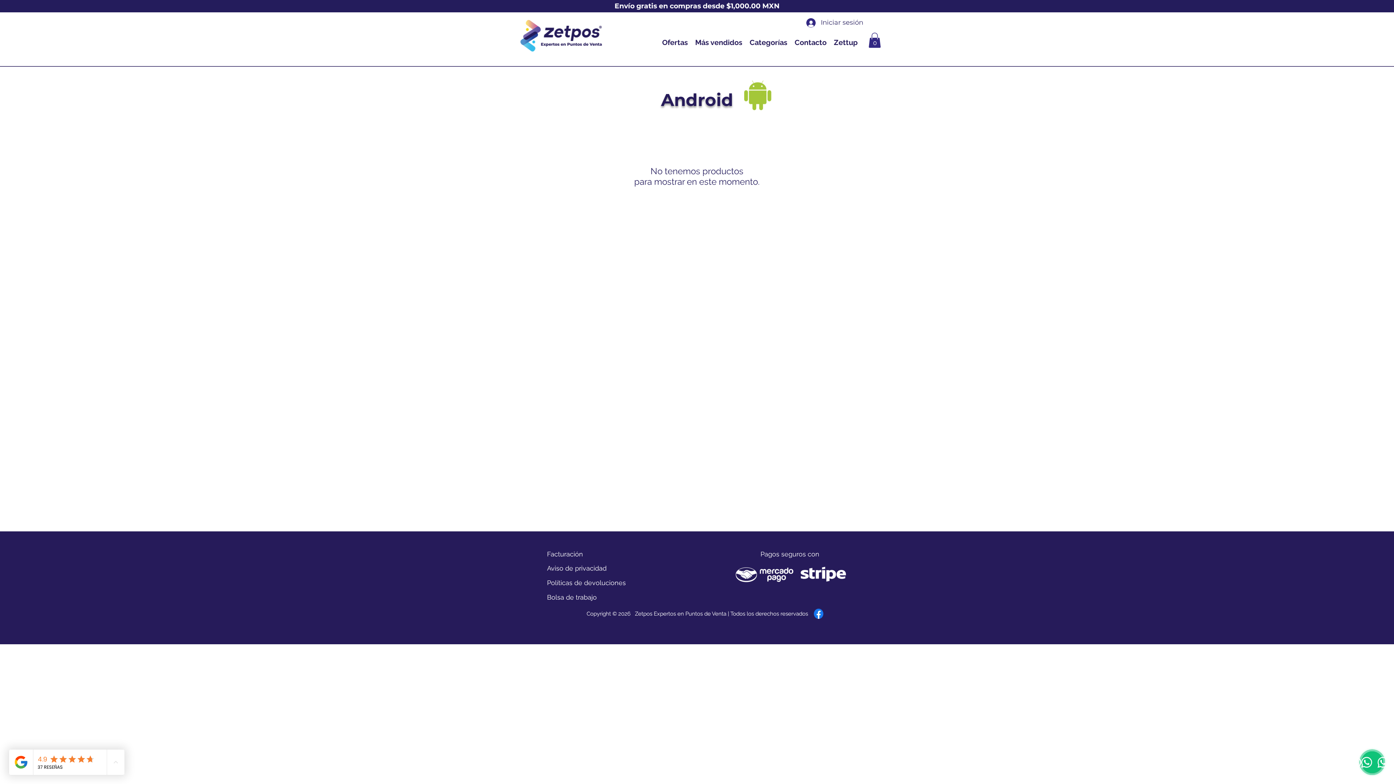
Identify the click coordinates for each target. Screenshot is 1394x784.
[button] (874, 40)
